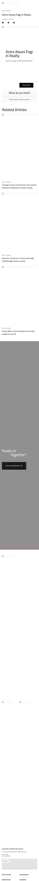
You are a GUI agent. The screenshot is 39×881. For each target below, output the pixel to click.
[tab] (19, 99)
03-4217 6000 (5, 854)
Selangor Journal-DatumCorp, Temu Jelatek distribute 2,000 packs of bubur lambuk (19, 186)
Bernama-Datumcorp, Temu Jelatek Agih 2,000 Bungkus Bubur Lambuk (18, 260)
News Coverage (6, 11)
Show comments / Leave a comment (19, 99)
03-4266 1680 (5, 856)
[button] (36, 3)
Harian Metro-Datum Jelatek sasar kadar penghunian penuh (18, 332)
